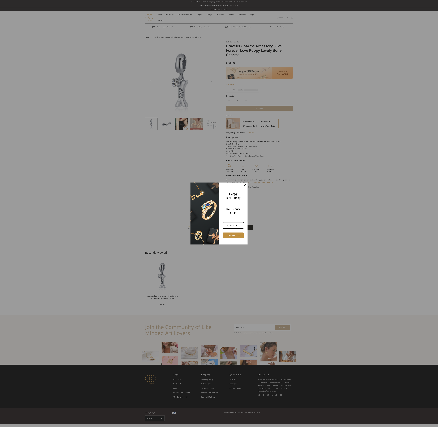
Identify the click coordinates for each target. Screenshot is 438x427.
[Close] (245, 185)
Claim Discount (233, 235)
